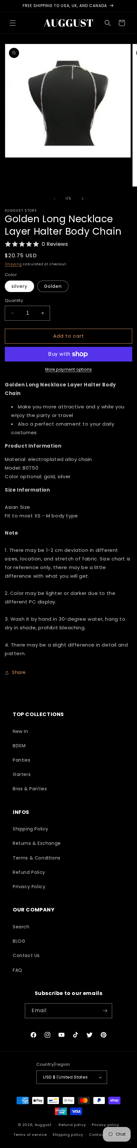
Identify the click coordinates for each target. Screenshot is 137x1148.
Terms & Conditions (37, 858)
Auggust (44, 1124)
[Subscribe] (105, 1010)
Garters (22, 774)
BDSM (19, 745)
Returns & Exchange (37, 843)
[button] (13, 23)
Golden (53, 286)
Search (21, 927)
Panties (21, 760)
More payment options (68, 369)
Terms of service (30, 1134)
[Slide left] (54, 199)
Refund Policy (29, 872)
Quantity (14, 300)
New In (20, 731)
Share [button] (19, 672)
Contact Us (26, 955)
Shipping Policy (30, 829)
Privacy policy (105, 1124)
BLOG (19, 941)
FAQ (17, 970)
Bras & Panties (30, 789)
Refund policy (72, 1124)
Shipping (13, 264)
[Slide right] (83, 199)
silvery (19, 286)
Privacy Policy (29, 886)
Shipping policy (68, 1134)
